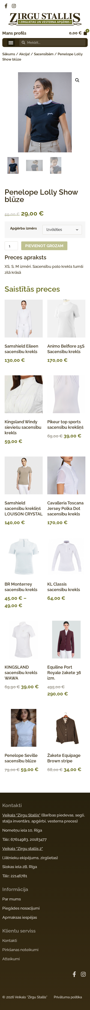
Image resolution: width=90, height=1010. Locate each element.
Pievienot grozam (44, 246)
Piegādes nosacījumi (21, 908)
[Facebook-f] (6, 6)
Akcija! (24, 54)
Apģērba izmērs (23, 228)
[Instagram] (14, 6)
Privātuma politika (68, 997)
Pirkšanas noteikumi (20, 949)
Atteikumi (11, 959)
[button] (11, 42)
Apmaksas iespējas (19, 917)
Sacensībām (44, 54)
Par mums (11, 899)
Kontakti (9, 940)
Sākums (8, 54)
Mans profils (14, 33)
